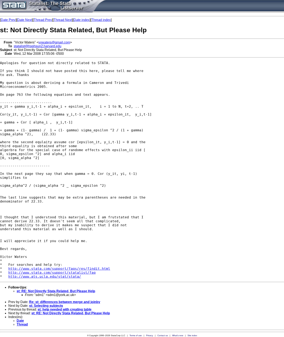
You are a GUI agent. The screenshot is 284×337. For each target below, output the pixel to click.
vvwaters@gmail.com (54, 42)
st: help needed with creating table (64, 309)
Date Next (24, 20)
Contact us (162, 335)
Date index (82, 20)
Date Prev (8, 20)
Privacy (149, 335)
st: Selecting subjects (46, 305)
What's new (177, 335)
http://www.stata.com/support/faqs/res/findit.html (59, 269)
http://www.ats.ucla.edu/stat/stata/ (44, 277)
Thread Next (63, 20)
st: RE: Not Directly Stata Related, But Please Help (56, 291)
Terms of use (136, 335)
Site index (192, 335)
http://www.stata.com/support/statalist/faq (52, 273)
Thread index (101, 20)
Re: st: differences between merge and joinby (64, 302)
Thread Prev (43, 20)
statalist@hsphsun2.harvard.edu (37, 46)
